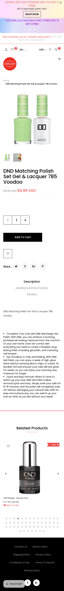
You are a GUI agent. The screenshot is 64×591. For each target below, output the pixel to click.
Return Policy (40, 546)
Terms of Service (45, 562)
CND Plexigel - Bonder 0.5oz (15, 498)
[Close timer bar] (60, 2)
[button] (22, 49)
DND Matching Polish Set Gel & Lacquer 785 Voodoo (30, 176)
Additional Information (32, 288)
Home (6, 80)
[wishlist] (14, 49)
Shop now (32, 14)
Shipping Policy (21, 554)
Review (32, 294)
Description (32, 282)
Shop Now (32, 29)
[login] (6, 49)
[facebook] (27, 582)
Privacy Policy (43, 554)
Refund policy (32, 570)
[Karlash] (9, 63)
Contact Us (20, 546)
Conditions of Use (19, 562)
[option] (32, 119)
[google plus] (36, 582)
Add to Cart (12, 505)
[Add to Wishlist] (7, 253)
